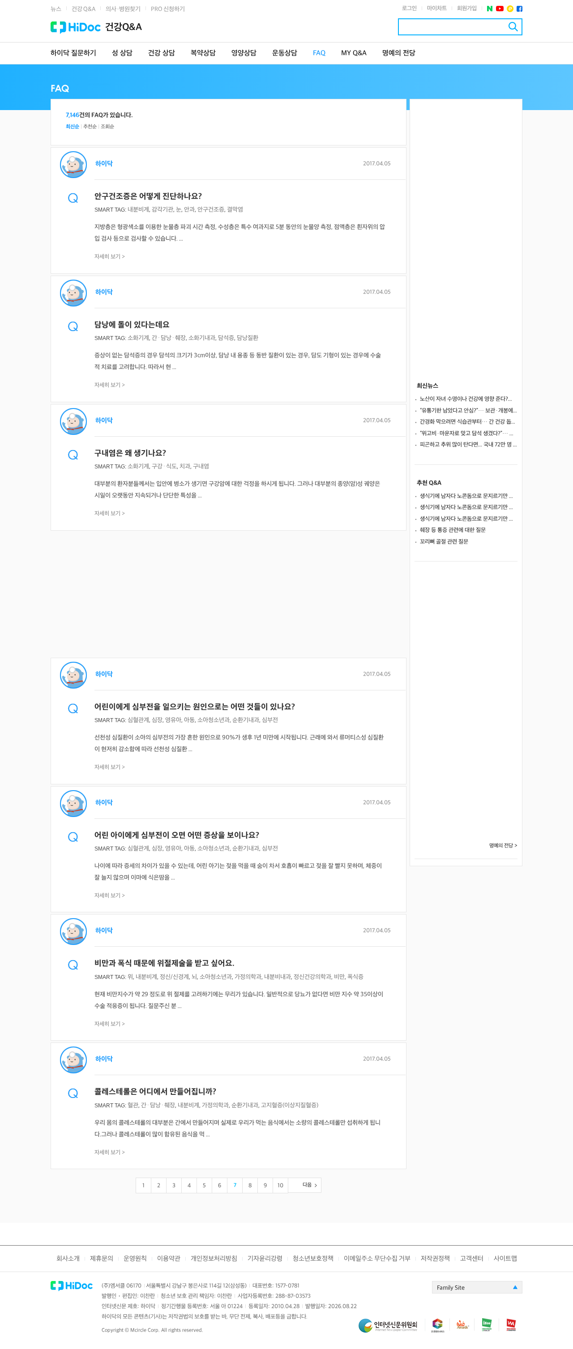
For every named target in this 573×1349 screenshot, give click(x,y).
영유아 (173, 720)
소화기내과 (201, 338)
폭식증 (355, 977)
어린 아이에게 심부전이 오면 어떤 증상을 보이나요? (176, 835)
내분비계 (138, 209)
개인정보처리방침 (214, 1259)
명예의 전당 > (503, 846)
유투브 (500, 8)
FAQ (319, 53)
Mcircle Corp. (145, 1330)
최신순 (72, 126)
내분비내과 (277, 977)
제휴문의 (101, 1259)
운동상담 (284, 53)
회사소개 (68, 1259)
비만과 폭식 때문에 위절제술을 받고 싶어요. (164, 963)
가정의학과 (248, 977)
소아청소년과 (213, 720)
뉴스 (56, 9)
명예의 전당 (398, 53)
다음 (307, 1185)
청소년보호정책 (313, 1259)
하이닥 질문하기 (73, 53)
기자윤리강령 (265, 1259)
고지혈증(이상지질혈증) (289, 1105)
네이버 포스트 (490, 8)
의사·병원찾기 (123, 9)
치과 (185, 466)
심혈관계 (138, 720)
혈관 (133, 1105)
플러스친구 (510, 8)
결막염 (235, 209)
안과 (189, 209)
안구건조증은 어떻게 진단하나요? (148, 196)
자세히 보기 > (109, 256)
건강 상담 (161, 53)
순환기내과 (245, 720)
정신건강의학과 (312, 977)
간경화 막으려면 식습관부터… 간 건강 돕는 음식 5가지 (468, 422)
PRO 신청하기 (168, 9)
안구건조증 (210, 209)
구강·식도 (164, 466)
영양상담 (244, 53)
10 (280, 1185)
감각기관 (162, 209)
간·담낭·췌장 (169, 338)
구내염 (201, 466)
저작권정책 (435, 1259)
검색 (513, 26)
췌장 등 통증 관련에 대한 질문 (453, 530)
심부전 (270, 720)
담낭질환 (247, 338)
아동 (189, 720)
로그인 (409, 8)
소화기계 (138, 338)
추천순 (90, 126)
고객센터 (471, 1259)
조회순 (107, 126)
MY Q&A (354, 53)
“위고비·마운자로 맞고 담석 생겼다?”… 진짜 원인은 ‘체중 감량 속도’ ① (468, 433)
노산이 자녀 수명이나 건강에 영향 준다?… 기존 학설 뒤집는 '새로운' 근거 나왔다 (468, 399)
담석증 (226, 338)
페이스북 (519, 8)
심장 (157, 720)
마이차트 (437, 8)
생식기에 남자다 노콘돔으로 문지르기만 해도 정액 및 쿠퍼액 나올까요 (468, 496)
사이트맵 (505, 1259)
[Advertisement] (228, 595)
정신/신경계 (174, 977)
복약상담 (203, 53)
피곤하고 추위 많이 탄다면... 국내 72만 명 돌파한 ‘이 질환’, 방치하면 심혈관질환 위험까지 (468, 444)
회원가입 (467, 8)
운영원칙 (135, 1259)
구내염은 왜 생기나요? (130, 453)
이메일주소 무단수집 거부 (377, 1259)
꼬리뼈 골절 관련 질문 (444, 541)
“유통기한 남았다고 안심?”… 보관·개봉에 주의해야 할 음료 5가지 (468, 410)
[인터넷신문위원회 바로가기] (391, 1329)
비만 (339, 977)
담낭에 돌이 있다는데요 (132, 325)
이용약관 (168, 1259)
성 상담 (122, 53)
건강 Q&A (83, 9)
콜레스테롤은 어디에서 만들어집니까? (155, 1092)
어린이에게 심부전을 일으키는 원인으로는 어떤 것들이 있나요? (194, 707)
